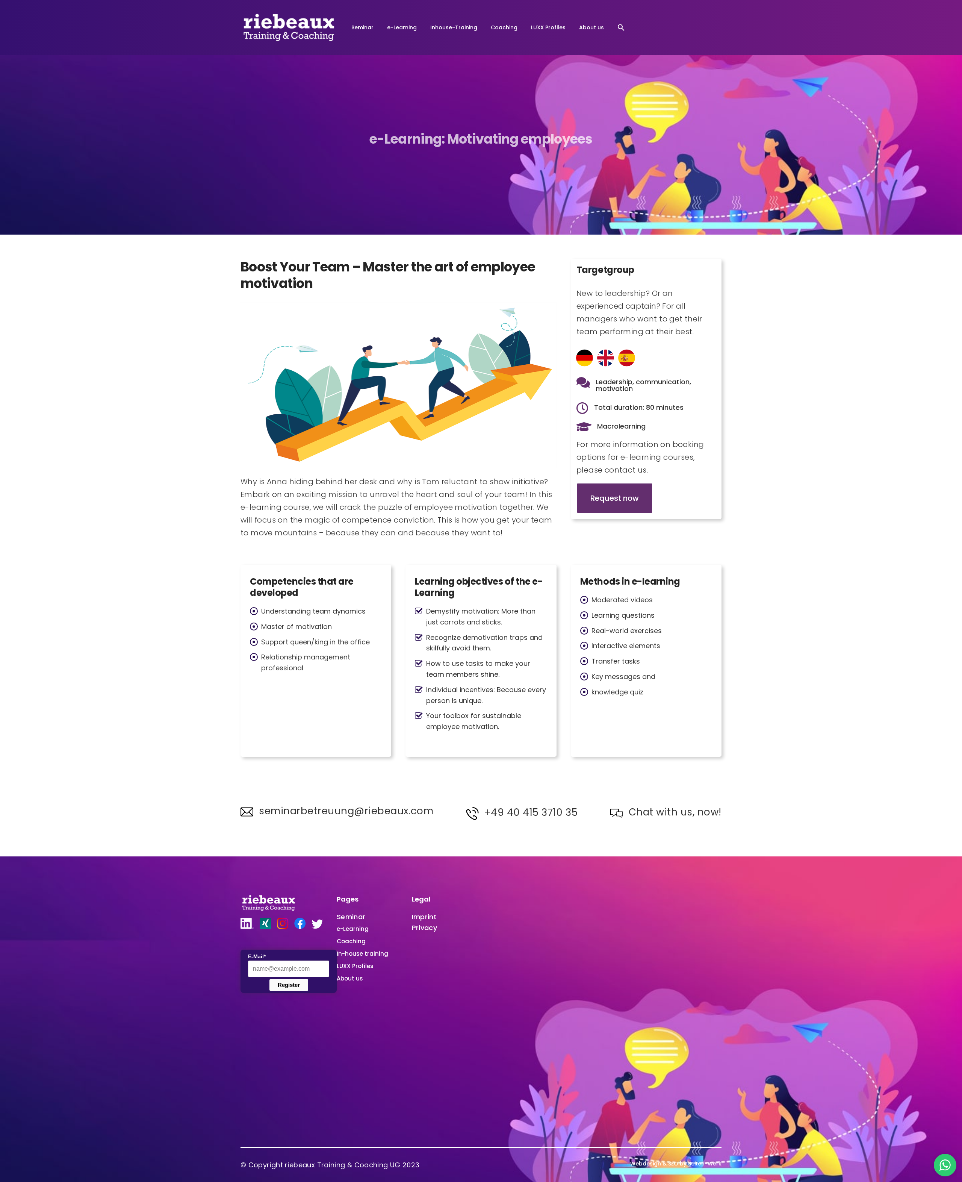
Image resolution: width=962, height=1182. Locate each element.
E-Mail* (257, 956)
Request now (614, 498)
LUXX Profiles (548, 27)
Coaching (504, 27)
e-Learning (402, 27)
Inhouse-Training (453, 27)
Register (289, 985)
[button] (621, 27)
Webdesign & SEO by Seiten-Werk (676, 1163)
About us (591, 27)
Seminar (362, 27)
